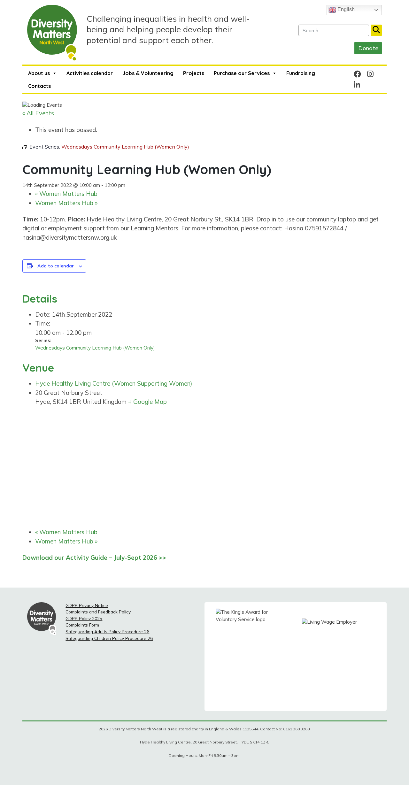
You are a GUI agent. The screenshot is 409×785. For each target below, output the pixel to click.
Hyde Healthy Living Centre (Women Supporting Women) (113, 383)
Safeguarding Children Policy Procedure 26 (109, 638)
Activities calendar (89, 73)
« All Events (38, 113)
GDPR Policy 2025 (84, 618)
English (345, 9)
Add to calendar (55, 266)
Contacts (39, 86)
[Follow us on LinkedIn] (357, 84)
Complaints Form (82, 624)
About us (39, 73)
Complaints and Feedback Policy (98, 611)
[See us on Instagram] (370, 74)
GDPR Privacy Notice (87, 605)
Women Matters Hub (66, 193)
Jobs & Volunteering (148, 73)
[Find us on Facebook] (357, 74)
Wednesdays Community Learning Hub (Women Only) (95, 348)
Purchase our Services (242, 73)
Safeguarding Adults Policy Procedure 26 (107, 631)
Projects (193, 73)
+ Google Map (147, 401)
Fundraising (300, 73)
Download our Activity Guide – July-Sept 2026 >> (94, 557)
